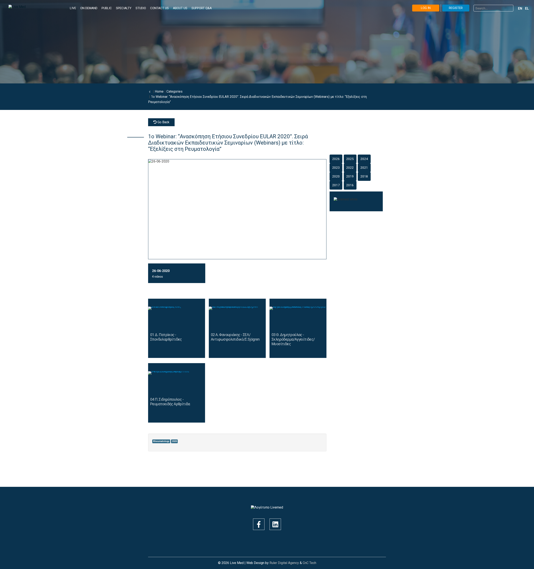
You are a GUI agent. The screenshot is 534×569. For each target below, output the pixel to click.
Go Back (163, 122)
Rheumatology (161, 441)
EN (520, 8)
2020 (174, 441)
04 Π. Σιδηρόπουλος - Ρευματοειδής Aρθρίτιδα (170, 401)
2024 (364, 159)
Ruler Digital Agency (284, 563)
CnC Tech (309, 563)
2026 (336, 159)
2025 (350, 159)
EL (527, 8)
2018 (364, 176)
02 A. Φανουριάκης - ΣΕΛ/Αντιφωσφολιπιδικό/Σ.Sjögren (235, 336)
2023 (336, 168)
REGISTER (456, 8)
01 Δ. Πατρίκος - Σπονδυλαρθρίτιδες (166, 336)
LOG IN (426, 8)
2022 (350, 168)
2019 (350, 176)
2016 (350, 185)
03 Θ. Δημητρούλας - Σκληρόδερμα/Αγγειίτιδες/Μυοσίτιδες (293, 339)
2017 (336, 185)
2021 (364, 168)
